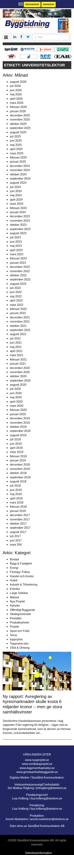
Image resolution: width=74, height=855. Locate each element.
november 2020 (20, 372)
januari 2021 (18, 363)
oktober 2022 (18, 275)
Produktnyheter (19, 622)
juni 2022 (16, 292)
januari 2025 (18, 161)
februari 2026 (18, 106)
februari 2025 (18, 157)
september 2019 (20, 430)
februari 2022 (18, 308)
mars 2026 (16, 102)
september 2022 (20, 279)
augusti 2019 (18, 435)
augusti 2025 (18, 132)
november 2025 (20, 119)
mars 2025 (16, 153)
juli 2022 (15, 287)
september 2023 (20, 229)
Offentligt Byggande (22, 609)
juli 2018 (15, 485)
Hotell (13, 580)
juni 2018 (16, 489)
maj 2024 (16, 195)
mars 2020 (16, 405)
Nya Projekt (17, 601)
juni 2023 (16, 241)
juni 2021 (16, 342)
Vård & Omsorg (19, 647)
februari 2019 (18, 456)
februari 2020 (18, 409)
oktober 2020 (18, 376)
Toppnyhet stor (19, 643)
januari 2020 (18, 414)
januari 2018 (18, 510)
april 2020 (16, 401)
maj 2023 (16, 245)
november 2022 (20, 271)
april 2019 (16, 447)
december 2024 (20, 165)
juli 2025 (15, 136)
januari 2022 (18, 313)
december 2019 (20, 418)
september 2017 (20, 527)
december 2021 (20, 317)
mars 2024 (16, 203)
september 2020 (20, 380)
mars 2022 (16, 304)
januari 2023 (18, 262)
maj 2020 (16, 397)
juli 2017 (15, 536)
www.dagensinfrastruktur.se (37, 768)
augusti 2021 (18, 334)
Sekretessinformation (38, 852)
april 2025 (16, 149)
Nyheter (15, 605)
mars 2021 (16, 355)
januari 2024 (18, 212)
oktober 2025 (18, 123)
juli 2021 (15, 338)
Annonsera (48, 4)
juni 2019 (16, 443)
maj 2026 (16, 94)
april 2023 (16, 250)
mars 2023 (16, 254)
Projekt (14, 626)
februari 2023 (18, 258)
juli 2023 (15, 237)
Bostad (14, 559)
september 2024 (20, 178)
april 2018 (16, 498)
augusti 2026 (18, 81)
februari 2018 (18, 506)
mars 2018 (16, 502)
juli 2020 (15, 388)
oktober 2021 (18, 325)
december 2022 (20, 266)
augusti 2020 (18, 384)
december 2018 (20, 464)
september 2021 (20, 330)
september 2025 (20, 128)
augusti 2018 (18, 481)
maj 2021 (16, 346)
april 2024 (16, 199)
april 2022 (16, 300)
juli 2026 (15, 85)
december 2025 (20, 115)
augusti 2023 (18, 233)
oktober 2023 (18, 224)
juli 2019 (15, 439)
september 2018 (20, 477)
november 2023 (20, 220)
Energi (14, 567)
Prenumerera (32, 4)
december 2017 (20, 515)
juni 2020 (16, 393)
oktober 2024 (18, 174)
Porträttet (15, 618)
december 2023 (20, 216)
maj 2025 (16, 144)
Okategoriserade (20, 614)
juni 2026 (16, 90)
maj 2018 (16, 494)
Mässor (14, 597)
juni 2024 (16, 191)
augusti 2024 (18, 182)
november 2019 (20, 422)
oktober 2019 (18, 426)
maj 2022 (16, 296)
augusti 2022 (18, 283)
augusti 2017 (18, 532)
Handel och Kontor (22, 576)
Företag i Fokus (20, 571)
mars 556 (16, 544)
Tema (13, 635)
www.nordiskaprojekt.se (37, 763)
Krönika (15, 588)
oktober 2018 (18, 473)
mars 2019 (16, 451)
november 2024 (20, 170)
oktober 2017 (18, 523)
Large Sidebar (19, 593)
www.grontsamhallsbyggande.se (37, 772)
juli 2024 (15, 187)
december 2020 (20, 367)
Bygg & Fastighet (21, 563)
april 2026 (16, 98)
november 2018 (20, 468)
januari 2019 (18, 460)
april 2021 (16, 351)
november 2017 (20, 519)
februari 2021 (18, 359)
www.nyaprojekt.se (37, 759)
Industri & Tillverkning (23, 584)
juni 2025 (16, 140)
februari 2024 (18, 208)
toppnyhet (16, 639)
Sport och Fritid (19, 630)
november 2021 (20, 321)
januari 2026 (18, 111)
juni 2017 (16, 540)
